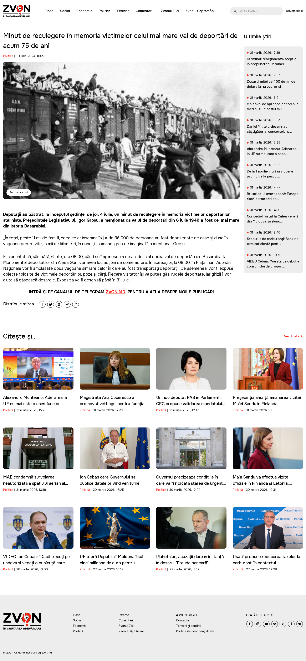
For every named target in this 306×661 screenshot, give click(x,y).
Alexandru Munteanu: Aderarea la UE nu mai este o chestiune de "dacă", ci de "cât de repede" (35, 404)
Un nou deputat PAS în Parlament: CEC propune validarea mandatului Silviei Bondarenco (189, 404)
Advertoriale (294, 11)
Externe (123, 11)
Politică (105, 11)
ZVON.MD (115, 292)
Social (65, 11)
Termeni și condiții (188, 626)
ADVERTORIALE (187, 615)
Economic (84, 11)
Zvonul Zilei (170, 11)
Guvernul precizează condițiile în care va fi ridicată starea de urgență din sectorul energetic (190, 483)
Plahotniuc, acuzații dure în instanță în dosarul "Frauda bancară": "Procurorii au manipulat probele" (190, 563)
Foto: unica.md (19, 192)
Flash (49, 11)
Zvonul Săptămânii (200, 11)
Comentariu (145, 11)
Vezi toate (291, 336)
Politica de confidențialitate (195, 631)
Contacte (182, 620)
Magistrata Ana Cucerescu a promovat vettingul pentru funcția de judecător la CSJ (112, 404)
